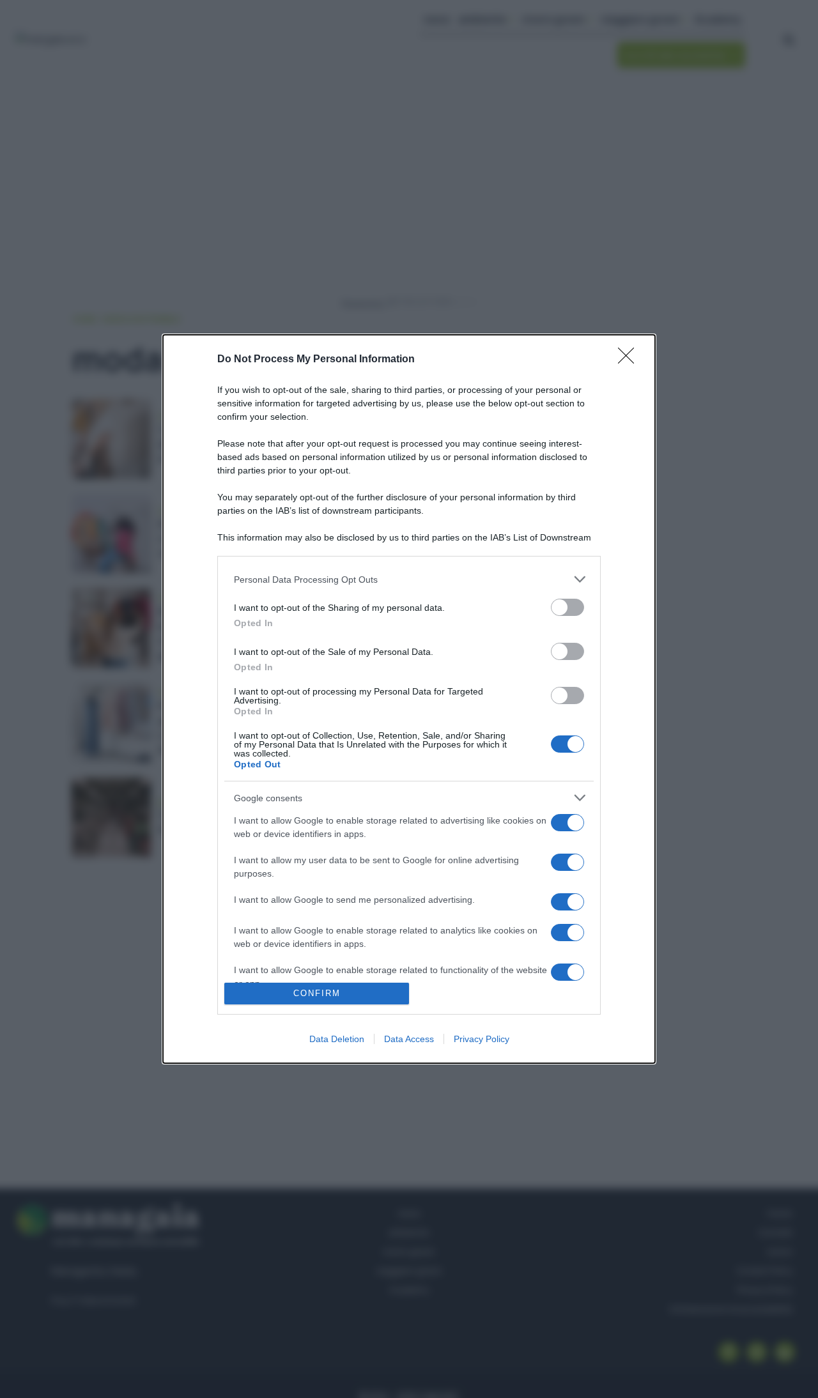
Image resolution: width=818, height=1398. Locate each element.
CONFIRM (317, 993)
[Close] (630, 360)
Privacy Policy (481, 1039)
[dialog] (409, 699)
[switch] (567, 607)
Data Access (409, 1039)
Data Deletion (336, 1039)
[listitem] (409, 579)
